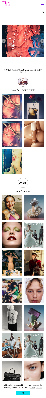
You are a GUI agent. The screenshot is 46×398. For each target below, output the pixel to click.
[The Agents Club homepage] (6, 3)
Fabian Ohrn (28, 90)
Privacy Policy (36, 387)
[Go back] (43, 12)
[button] (27, 4)
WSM (28, 191)
